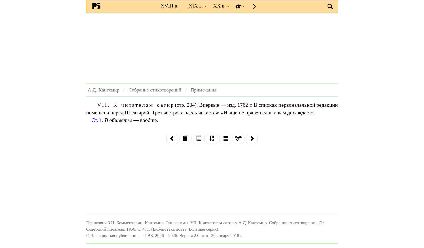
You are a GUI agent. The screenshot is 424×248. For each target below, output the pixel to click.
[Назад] (172, 139)
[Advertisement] (212, 48)
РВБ (96, 5)
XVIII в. (170, 6)
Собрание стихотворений (155, 90)
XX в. (220, 6)
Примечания (203, 90)
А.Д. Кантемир (103, 90)
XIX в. (196, 6)
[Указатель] (212, 139)
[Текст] (185, 139)
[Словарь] (225, 139)
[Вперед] (252, 139)
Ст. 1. (97, 120)
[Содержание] (199, 139)
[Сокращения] (238, 139)
